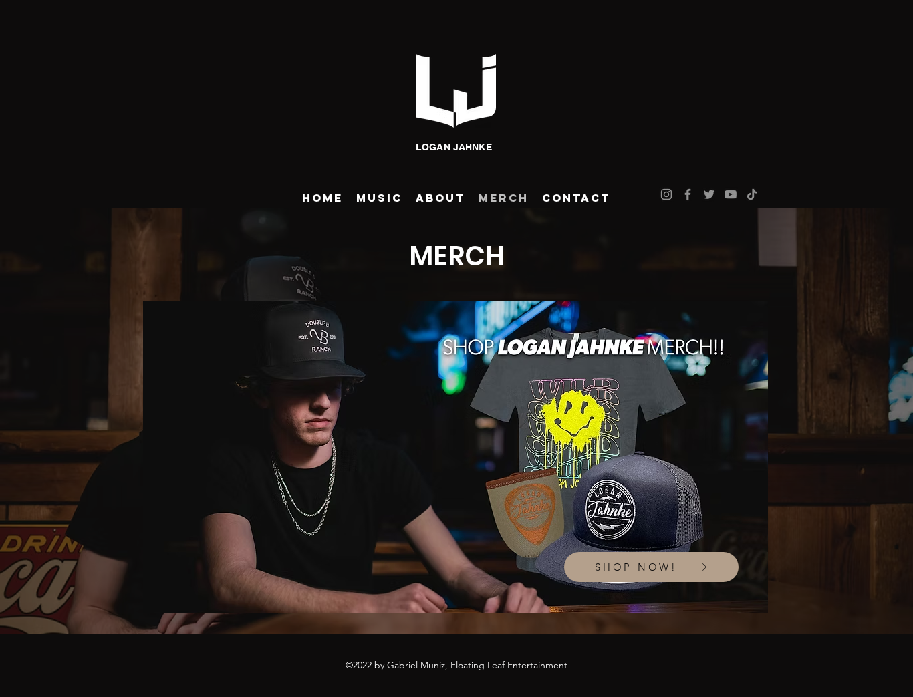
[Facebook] (687, 194)
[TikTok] (752, 194)
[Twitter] (709, 194)
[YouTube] (730, 194)
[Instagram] (666, 194)
